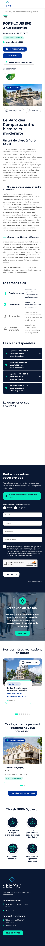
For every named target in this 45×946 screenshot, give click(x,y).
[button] (16, 714)
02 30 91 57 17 (11, 910)
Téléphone (22, 508)
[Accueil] (7, 4)
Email (9, 508)
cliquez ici (30, 555)
